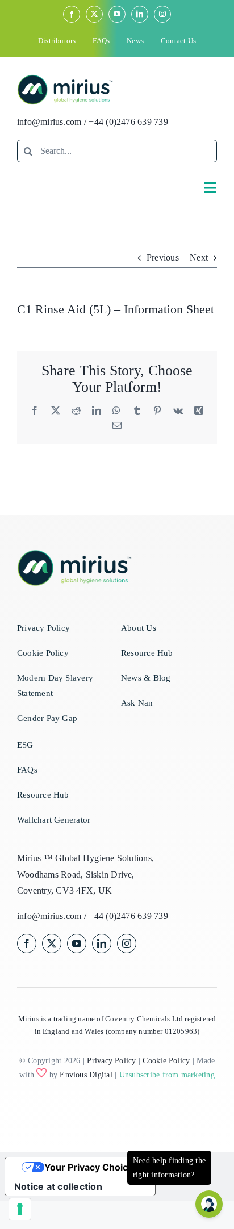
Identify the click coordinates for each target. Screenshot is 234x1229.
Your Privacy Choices (91, 1167)
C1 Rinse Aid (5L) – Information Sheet (115, 309)
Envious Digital (86, 1075)
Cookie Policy (166, 1060)
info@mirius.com (49, 122)
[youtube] (117, 14)
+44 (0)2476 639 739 (128, 122)
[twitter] (94, 14)
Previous (163, 257)
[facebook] (71, 14)
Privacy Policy (111, 1060)
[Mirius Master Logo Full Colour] (65, 78)
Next (199, 257)
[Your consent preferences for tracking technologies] (20, 1209)
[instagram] (162, 14)
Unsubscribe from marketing (167, 1075)
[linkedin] (139, 14)
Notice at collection (58, 1186)
